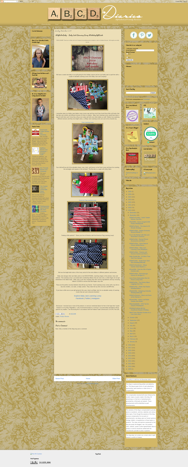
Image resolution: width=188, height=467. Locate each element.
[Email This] (56, 314)
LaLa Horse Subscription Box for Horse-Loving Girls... (139, 278)
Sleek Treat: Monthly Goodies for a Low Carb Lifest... (140, 313)
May (131, 331)
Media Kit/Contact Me (130, 24)
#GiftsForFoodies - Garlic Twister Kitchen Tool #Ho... (139, 218)
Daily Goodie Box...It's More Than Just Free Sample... (139, 257)
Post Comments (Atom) (91, 383)
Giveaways (94, 24)
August (132, 323)
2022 (130, 202)
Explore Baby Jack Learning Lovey (87, 296)
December (133, 212)
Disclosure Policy (147, 24)
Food (56, 24)
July (131, 325)
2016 (130, 350)
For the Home (67, 24)
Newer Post (60, 378)
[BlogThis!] (58, 314)
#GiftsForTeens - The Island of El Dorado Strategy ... (139, 227)
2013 (130, 358)
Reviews (104, 24)
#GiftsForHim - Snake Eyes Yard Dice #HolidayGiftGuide (139, 261)
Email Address (131, 50)
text (129, 57)
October (132, 317)
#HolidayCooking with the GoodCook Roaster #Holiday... (139, 309)
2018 (130, 345)
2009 (130, 369)
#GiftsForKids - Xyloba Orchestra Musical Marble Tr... (139, 231)
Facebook (80, 298)
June (131, 328)
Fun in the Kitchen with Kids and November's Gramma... (139, 235)
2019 (130, 210)
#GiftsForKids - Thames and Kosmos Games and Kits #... (139, 253)
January (132, 341)
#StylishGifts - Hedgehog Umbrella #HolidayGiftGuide (140, 291)
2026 (130, 191)
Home (34, 24)
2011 (130, 363)
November (133, 215)
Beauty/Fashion (81, 24)
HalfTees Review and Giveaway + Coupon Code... (43, 151)
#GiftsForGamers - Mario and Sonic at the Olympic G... (140, 296)
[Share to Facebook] (62, 314)
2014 (130, 355)
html (129, 54)
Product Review (64, 316)
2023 (130, 199)
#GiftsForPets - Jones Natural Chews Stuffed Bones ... (138, 244)
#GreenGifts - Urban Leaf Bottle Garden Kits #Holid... (139, 300)
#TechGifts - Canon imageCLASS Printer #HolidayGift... (139, 222)
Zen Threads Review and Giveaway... (44, 169)
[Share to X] (60, 314)
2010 (130, 366)
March (132, 336)
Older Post (116, 378)
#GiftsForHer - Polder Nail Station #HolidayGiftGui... (139, 287)
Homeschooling (45, 24)
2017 (130, 347)
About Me (115, 24)
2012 (130, 361)
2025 (130, 194)
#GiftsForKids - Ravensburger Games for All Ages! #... (138, 274)
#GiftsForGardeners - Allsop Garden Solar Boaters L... (138, 265)
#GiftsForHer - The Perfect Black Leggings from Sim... (139, 283)
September (133, 320)
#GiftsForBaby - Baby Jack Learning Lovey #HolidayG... (139, 248)
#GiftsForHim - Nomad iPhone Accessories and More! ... (138, 240)
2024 (130, 197)
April (131, 333)
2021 (130, 205)
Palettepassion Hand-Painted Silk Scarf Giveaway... (44, 208)
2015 (130, 353)
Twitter (87, 298)
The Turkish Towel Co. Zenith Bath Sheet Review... (43, 189)
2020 (130, 207)
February (133, 339)
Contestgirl (146, 99)
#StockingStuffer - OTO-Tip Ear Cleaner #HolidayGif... (139, 304)
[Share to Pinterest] (64, 314)
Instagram (95, 298)
